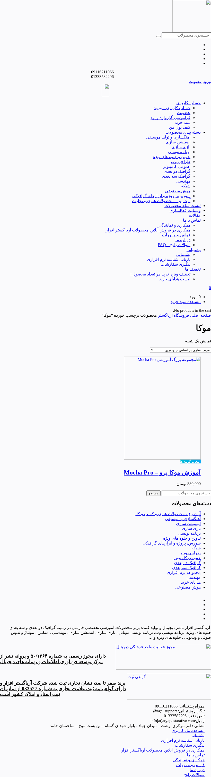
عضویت (195, 81)
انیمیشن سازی (178, 142)
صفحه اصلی (200, 315)
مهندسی (183, 181)
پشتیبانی (194, 249)
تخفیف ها (193, 269)
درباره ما (182, 240)
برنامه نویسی (179, 152)
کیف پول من (179, 127)
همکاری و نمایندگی (174, 225)
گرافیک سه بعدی (176, 176)
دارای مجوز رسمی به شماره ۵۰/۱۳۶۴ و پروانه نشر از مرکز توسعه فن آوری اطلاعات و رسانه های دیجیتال (53, 658)
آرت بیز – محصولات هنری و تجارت (161, 200)
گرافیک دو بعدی (177, 171)
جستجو (153, 493)
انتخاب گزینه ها (190, 461)
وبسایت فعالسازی (185, 210)
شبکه (185, 186)
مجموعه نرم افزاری (184, 572)
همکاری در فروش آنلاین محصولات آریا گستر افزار (148, 230)
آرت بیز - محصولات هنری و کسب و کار (168, 514)
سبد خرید (182, 122)
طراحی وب (180, 161)
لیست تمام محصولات (182, 205)
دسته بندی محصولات (183, 132)
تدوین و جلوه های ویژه (171, 156)
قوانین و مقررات (176, 235)
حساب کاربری (188, 103)
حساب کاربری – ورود (172, 108)
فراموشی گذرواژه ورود (170, 117)
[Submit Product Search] (158, 36)
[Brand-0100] (169, 698)
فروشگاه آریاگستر (173, 315)
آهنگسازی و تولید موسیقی (168, 137)
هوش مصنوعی (177, 191)
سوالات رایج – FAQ (174, 245)
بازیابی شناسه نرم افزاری (168, 259)
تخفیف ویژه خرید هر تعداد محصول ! (160, 274)
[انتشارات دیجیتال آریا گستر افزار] (191, 31)
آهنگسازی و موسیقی (183, 518)
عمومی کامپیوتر (176, 166)
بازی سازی (181, 147)
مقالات (195, 215)
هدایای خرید (191, 582)
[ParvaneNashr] (163, 668)
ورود (207, 81)
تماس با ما (192, 220)
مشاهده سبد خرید (186, 301)
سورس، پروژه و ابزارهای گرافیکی (161, 196)
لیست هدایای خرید (174, 279)
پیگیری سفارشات (175, 264)
